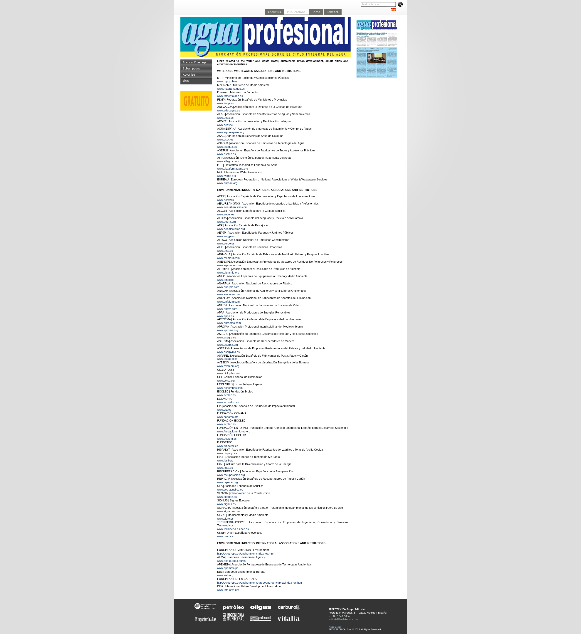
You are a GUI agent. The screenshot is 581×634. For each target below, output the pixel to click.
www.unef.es (225, 536)
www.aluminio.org (228, 272)
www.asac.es (225, 139)
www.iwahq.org (226, 176)
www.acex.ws (225, 200)
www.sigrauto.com (228, 511)
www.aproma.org (227, 330)
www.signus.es (226, 504)
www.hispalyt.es (227, 453)
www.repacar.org (227, 482)
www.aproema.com (229, 323)
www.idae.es (225, 467)
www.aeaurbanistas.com (232, 207)
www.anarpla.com (228, 287)
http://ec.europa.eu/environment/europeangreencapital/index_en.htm (259, 582)
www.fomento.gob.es (230, 96)
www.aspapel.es (227, 358)
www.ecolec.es (226, 395)
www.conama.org (228, 417)
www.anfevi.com (227, 309)
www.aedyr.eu (225, 125)
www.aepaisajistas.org (231, 229)
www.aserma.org (227, 344)
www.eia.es (224, 409)
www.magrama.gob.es (231, 88)
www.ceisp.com (226, 380)
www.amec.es (225, 279)
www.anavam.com (228, 294)
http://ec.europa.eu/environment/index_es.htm (245, 553)
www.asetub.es (226, 154)
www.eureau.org (227, 183)
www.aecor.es (225, 214)
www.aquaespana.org (230, 132)
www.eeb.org (225, 575)
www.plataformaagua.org (232, 168)
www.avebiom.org (228, 366)
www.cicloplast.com (229, 373)
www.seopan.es (227, 496)
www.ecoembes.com (230, 388)
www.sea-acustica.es (230, 489)
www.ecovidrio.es (228, 402)
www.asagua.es (227, 146)
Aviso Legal (335, 627)
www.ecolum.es (226, 438)
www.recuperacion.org (231, 475)
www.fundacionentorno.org (233, 431)
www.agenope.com (229, 265)
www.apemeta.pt (227, 568)
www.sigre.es (225, 518)
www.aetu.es (225, 250)
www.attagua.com (228, 161)
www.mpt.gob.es (227, 81)
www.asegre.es (226, 337)
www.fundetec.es (227, 446)
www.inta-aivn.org (228, 590)
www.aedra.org (226, 221)
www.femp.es (225, 103)
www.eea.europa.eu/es (231, 560)
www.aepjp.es (225, 236)
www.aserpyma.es (228, 352)
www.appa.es (225, 316)
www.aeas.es (225, 117)
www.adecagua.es (228, 110)
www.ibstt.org (225, 460)
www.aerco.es (225, 243)
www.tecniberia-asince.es (233, 529)
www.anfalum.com (228, 301)
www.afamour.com (228, 258)
